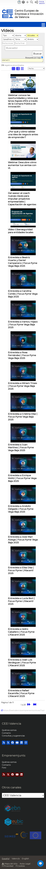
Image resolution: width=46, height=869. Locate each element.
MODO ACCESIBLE (19, 2)
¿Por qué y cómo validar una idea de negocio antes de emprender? (23, 134)
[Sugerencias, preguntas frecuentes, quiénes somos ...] (23, 2)
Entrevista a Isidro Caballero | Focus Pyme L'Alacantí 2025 (21, 632)
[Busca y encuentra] (32, 2)
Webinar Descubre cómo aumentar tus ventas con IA (22, 165)
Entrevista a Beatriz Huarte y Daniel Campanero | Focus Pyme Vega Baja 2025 (22, 261)
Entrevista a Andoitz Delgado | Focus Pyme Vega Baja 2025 (20, 509)
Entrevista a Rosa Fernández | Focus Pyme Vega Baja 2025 (22, 355)
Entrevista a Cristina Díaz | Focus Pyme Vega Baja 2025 (22, 416)
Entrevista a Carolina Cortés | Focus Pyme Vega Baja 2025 (23, 293)
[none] (23, 92)
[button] (39, 2)
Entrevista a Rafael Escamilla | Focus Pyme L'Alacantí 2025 (21, 693)
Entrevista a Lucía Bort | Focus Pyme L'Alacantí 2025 (21, 601)
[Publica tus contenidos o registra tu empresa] (28, 2)
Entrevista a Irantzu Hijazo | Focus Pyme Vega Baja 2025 (23, 324)
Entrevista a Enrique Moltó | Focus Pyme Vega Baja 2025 (22, 478)
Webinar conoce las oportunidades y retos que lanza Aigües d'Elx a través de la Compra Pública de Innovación (23, 101)
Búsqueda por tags (33, 58)
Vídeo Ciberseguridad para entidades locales (20, 231)
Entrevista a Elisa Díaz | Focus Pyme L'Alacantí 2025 (21, 570)
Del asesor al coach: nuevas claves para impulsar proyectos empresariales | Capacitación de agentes (22, 199)
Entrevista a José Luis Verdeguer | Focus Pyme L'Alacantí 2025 (22, 662)
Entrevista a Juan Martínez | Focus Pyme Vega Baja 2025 (21, 447)
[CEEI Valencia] (23, 21)
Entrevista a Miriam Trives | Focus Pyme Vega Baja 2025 (22, 386)
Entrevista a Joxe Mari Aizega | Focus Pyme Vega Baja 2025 (23, 539)
